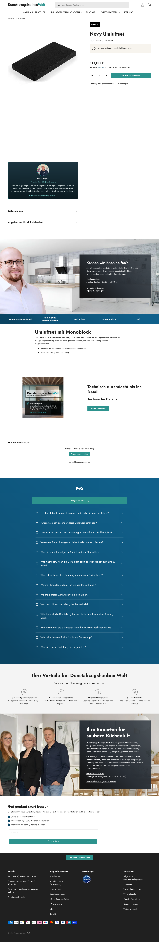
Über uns (128, 12)
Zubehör (90, 12)
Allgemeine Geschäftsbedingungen (132, 878)
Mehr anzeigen (98, 408)
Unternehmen (55, 889)
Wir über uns (55, 876)
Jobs (51, 909)
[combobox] (92, 5)
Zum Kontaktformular (16, 897)
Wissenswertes (109, 12)
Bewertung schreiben (79, 454)
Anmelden (53, 841)
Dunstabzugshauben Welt (22, 933)
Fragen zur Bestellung (80, 500)
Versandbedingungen (132, 889)
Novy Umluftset (20, 18)
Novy (92, 41)
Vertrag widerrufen (131, 909)
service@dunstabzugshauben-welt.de (101, 781)
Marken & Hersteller (34, 12)
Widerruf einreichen (79, 857)
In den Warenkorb (131, 75)
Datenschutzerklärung (132, 904)
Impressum (127, 884)
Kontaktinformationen (132, 899)
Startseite (11, 18)
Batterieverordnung (57, 894)
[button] (149, 5)
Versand (101, 67)
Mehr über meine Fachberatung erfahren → (43, 196)
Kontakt (53, 914)
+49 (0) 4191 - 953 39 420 (24, 876)
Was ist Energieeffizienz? (60, 899)
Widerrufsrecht (129, 894)
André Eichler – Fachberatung (56, 883)
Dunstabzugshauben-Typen (65, 12)
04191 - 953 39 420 (95, 290)
